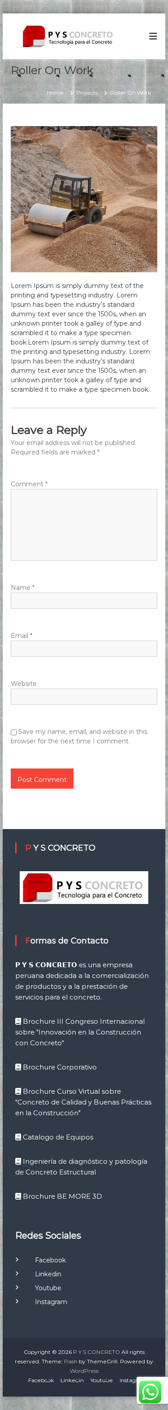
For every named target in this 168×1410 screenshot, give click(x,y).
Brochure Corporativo (59, 1067)
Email (21, 636)
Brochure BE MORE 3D (61, 1196)
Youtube (42, 1288)
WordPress (84, 1370)
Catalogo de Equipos (57, 1137)
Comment (29, 484)
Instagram (45, 1302)
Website (24, 684)
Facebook (45, 1260)
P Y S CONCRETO (96, 1352)
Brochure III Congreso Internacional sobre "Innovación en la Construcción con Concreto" (80, 1032)
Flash (71, 1361)
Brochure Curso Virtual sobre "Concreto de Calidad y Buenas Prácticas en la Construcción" (83, 1102)
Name (22, 588)
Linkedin (42, 1274)
